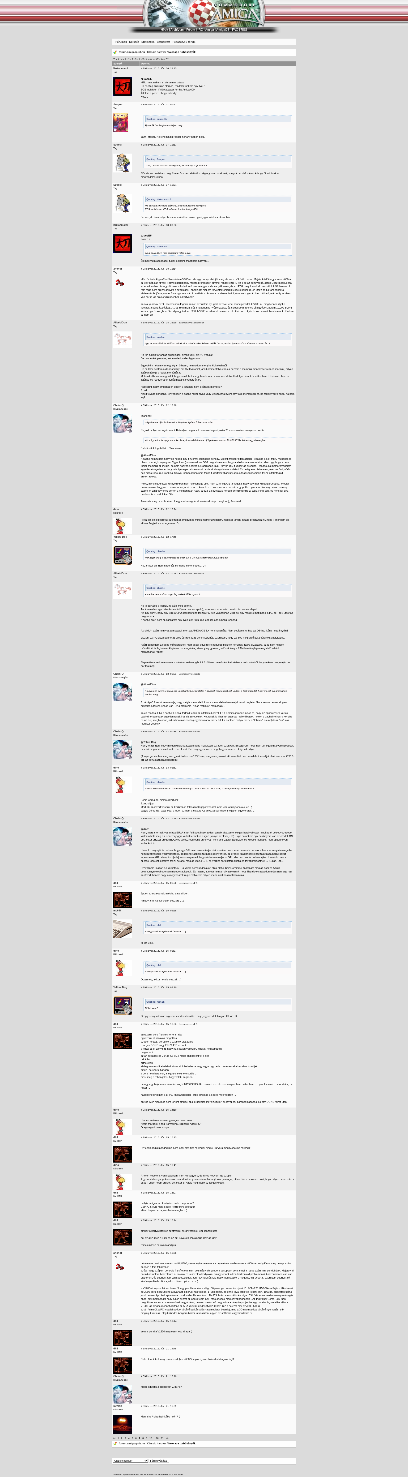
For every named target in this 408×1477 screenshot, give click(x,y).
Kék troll (118, 512)
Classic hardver (156, 52)
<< (114, 58)
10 (150, 58)
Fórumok (121, 41)
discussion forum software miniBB (146, 1474)
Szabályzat (163, 41)
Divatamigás (120, 409)
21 (162, 58)
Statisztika (147, 41)
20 (157, 58)
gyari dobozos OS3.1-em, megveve (195, 756)
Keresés (134, 41)
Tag (115, 72)
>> (167, 58)
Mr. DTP (117, 886)
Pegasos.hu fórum (184, 41)
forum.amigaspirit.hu (132, 52)
